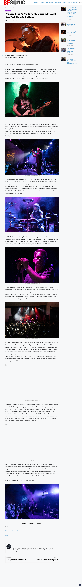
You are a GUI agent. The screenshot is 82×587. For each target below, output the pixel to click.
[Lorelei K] (32, 441)
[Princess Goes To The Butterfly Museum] (32, 99)
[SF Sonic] (15, 2)
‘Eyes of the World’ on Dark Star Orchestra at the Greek (71, 50)
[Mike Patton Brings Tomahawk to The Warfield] (63, 32)
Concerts (12, 7)
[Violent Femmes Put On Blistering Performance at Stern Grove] (63, 40)
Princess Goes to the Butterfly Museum (14, 530)
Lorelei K (7, 535)
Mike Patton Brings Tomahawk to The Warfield (71, 32)
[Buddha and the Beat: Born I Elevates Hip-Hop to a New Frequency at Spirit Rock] (63, 59)
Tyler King (9, 20)
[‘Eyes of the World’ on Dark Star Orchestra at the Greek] (63, 50)
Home (6, 7)
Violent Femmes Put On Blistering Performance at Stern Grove (71, 41)
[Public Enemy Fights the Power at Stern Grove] (63, 24)
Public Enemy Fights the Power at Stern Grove (71, 24)
